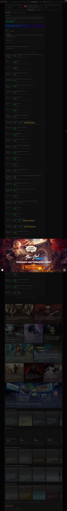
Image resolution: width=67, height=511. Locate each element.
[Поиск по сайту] (61, 1)
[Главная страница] (4, 1)
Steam (16, 166)
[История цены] (21, 55)
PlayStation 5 (17, 35)
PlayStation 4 (29, 35)
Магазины (15, 12)
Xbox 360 (13, 36)
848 (30, 51)
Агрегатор (8, 12)
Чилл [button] (41, 1)
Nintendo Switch (40, 35)
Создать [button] (10, 7)
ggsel (15, 57)
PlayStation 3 (8, 36)
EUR (7, 31)
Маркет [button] (36, 1)
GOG (15, 160)
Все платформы (9, 35)
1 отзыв (20, 166)
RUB (12, 31)
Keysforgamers (20, 124)
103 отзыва (20, 222)
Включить (22, 510)
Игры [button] (28, 1)
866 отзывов (26, 124)
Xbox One (34, 35)
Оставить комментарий (11, 321)
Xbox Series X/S (23, 35)
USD (10, 31)
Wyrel (15, 222)
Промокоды (31, 124)
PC (13, 35)
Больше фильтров (9, 38)
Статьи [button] (20, 1)
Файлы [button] (32, 1)
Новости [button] (15, 1)
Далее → (34, 51)
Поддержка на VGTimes (26, 57)
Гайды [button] (24, 1)
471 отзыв (20, 57)
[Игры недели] (60, 5)
